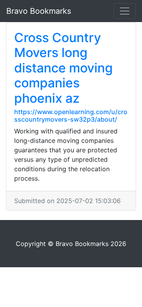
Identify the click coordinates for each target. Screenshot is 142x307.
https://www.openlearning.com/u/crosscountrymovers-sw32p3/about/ (70, 115)
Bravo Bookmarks (38, 11)
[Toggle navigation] (125, 11)
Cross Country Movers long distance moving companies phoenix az (63, 68)
